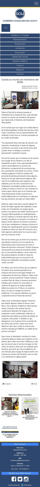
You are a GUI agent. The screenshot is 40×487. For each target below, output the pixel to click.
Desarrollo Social (20, 57)
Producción (20, 44)
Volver (35, 384)
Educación (20, 53)
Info (5, 28)
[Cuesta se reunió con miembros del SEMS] (20, 369)
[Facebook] (15, 479)
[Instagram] (26, 479)
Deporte (20, 70)
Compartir (7, 384)
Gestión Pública (20, 61)
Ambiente (20, 48)
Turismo (20, 74)
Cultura (20, 66)
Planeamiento (20, 40)
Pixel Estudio (27, 485)
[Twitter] (21, 479)
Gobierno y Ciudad (20, 35)
